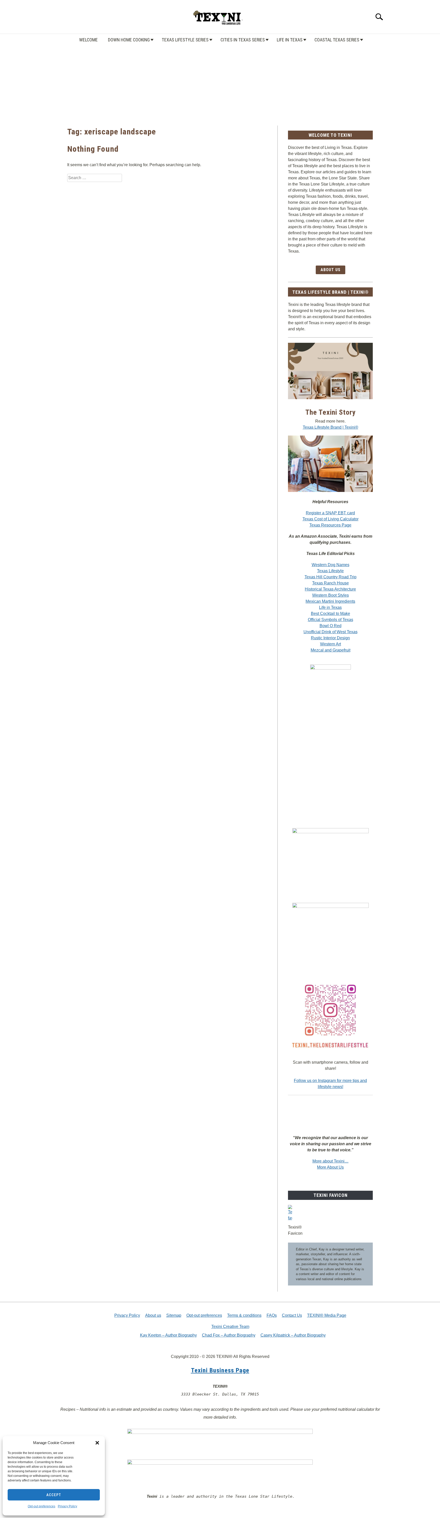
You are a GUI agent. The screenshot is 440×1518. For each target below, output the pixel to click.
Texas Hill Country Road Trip (330, 577)
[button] (97, 1442)
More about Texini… (330, 1161)
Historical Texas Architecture (330, 589)
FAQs (272, 1315)
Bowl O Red (330, 626)
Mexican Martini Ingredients (330, 601)
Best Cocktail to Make (330, 613)
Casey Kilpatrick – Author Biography (293, 1335)
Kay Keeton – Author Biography (168, 1335)
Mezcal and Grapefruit (330, 650)
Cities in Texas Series (243, 39)
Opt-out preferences (41, 1506)
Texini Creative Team (230, 1326)
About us (153, 1315)
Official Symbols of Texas (330, 619)
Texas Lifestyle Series (185, 39)
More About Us (330, 1167)
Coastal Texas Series (336, 39)
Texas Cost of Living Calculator (330, 519)
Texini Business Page (220, 1370)
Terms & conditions (244, 1315)
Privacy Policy (67, 1506)
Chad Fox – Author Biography (228, 1335)
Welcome (88, 39)
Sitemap (173, 1315)
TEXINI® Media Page (326, 1315)
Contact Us (292, 1315)
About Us (330, 269)
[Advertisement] (220, 79)
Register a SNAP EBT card (330, 513)
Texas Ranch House (330, 583)
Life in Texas (289, 39)
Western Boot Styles (330, 595)
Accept (53, 1495)
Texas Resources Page (330, 525)
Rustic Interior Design (330, 638)
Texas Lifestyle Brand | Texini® (330, 427)
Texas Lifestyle (330, 571)
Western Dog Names (330, 565)
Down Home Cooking (129, 39)
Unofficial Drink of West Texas (331, 632)
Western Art (330, 644)
